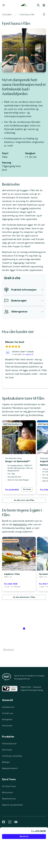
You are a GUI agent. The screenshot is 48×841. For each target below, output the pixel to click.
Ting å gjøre (7, 14)
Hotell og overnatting (12, 756)
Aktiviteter (7, 750)
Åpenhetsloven (9, 799)
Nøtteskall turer (9, 744)
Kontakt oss (7, 713)
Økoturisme (7, 792)
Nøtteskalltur (20, 524)
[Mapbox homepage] (8, 649)
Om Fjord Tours (9, 786)
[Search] (38, 5)
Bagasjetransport (10, 768)
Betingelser (7, 719)
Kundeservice (8, 707)
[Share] (44, 14)
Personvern (7, 726)
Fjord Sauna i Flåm (27, 14)
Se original (27, 354)
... (15, 14)
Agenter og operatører (12, 805)
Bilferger (6, 762)
